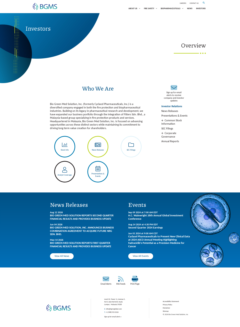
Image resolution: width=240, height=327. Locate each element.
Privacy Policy (167, 305)
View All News (61, 256)
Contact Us (194, 3)
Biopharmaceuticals (171, 9)
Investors (201, 9)
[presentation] (139, 9)
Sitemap (165, 311)
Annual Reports (170, 141)
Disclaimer (166, 308)
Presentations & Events (174, 115)
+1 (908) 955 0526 (112, 312)
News (189, 9)
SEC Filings (167, 128)
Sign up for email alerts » (113, 317)
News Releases (169, 111)
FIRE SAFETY (149, 9)
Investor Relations (171, 106)
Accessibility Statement (171, 301)
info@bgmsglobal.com (114, 309)
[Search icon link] (204, 3)
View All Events (141, 256)
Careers (183, 3)
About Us (133, 9)
